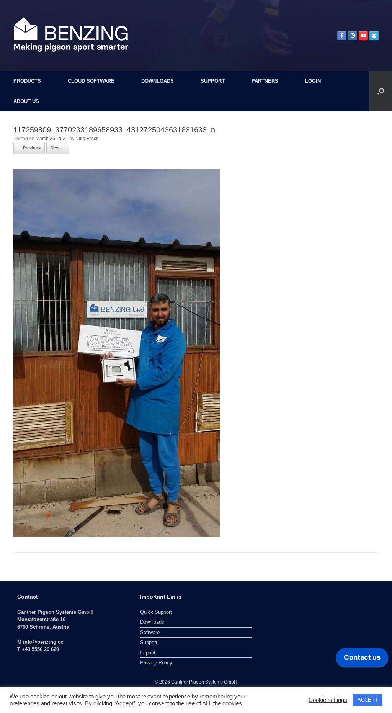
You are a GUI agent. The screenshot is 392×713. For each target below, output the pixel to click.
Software (150, 632)
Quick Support (156, 612)
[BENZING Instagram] (352, 35)
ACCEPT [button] (368, 700)
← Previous (29, 148)
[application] (362, 659)
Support (148, 642)
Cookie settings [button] (328, 700)
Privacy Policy (156, 663)
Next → (58, 148)
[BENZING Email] (374, 35)
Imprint (147, 653)
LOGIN (313, 81)
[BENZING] (70, 34)
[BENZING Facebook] (341, 35)
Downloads (152, 622)
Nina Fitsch (87, 138)
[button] (380, 91)
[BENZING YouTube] (363, 35)
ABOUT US (26, 101)
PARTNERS (265, 81)
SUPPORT (213, 81)
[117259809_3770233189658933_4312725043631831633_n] (116, 352)
